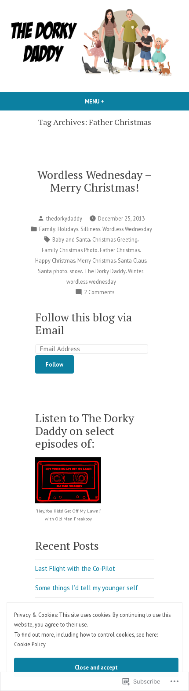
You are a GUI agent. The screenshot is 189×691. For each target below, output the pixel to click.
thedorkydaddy (64, 218)
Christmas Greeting (115, 239)
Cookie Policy (30, 644)
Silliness (90, 228)
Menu (109, 101)
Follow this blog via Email (83, 323)
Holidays (68, 228)
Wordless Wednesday (127, 228)
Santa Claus (132, 260)
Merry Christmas (96, 260)
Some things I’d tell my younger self (86, 588)
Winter (135, 270)
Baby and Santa (71, 239)
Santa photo (52, 270)
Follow (54, 364)
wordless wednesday (91, 281)
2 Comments (99, 292)
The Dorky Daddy (105, 270)
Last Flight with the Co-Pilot (75, 568)
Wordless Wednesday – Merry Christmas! (94, 181)
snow (75, 270)
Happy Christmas (55, 260)
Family (47, 228)
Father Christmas (120, 249)
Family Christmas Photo (70, 249)
